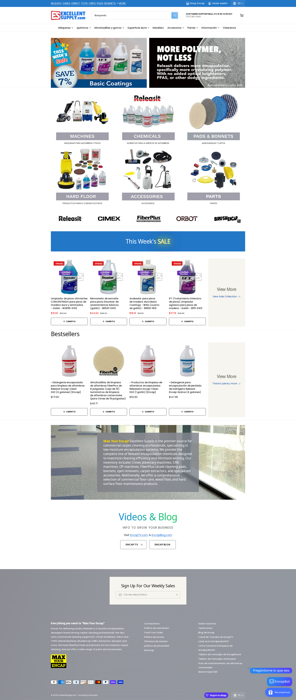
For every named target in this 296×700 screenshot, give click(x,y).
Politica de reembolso (156, 628)
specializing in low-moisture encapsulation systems (145, 447)
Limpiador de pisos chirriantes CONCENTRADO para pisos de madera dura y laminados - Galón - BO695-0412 (69, 303)
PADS (100, 3)
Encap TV (132, 544)
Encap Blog (162, 544)
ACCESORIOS (147, 203)
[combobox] (135, 15)
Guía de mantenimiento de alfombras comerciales (220, 665)
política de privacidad (156, 645)
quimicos (82, 28)
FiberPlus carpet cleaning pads (163, 466)
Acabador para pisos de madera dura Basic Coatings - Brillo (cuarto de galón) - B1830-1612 (144, 303)
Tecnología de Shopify (87, 695)
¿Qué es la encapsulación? (213, 641)
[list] (148, 60)
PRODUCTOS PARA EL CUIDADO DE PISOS (82, 203)
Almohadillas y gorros (107, 28)
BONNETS (109, 3)
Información (209, 28)
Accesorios (174, 28)
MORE (122, 3)
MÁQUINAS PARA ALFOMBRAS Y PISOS (82, 143)
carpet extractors (153, 470)
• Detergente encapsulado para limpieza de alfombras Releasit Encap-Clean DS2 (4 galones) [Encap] (68, 387)
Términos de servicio (156, 641)
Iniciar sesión (220, 3)
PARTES (213, 203)
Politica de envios (154, 637)
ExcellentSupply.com (67, 695)
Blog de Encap (206, 632)
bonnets (109, 470)
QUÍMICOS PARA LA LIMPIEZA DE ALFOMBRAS (148, 143)
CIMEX (66, 3)
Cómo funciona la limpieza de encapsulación (215, 647)
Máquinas (64, 28)
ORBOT (75, 3)
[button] (65, 28)
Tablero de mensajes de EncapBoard (219, 654)
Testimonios (205, 628)
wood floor (163, 479)
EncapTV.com (139, 535)
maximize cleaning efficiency (128, 458)
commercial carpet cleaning (124, 445)
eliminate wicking (171, 458)
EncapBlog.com (162, 535)
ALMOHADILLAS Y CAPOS (213, 143)
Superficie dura (136, 28)
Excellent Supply (142, 441)
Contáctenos (152, 623)
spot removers (128, 470)
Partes (191, 28)
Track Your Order (153, 632)
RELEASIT (56, 3)
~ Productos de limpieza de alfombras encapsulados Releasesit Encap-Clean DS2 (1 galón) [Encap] (146, 387)
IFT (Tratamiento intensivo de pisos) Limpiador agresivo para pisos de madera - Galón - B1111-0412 (185, 303)
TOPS (84, 3)
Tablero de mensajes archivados (217, 658)
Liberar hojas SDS (208, 671)
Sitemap (149, 650)
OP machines (129, 466)
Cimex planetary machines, (152, 462)
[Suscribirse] (176, 594)
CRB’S (92, 3)
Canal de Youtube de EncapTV (215, 637)
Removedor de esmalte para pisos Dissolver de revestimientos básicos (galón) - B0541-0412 (104, 303)
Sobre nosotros (207, 623)
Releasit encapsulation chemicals (152, 453)
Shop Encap (197, 3)
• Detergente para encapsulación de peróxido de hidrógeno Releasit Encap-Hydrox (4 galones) (185, 387)
